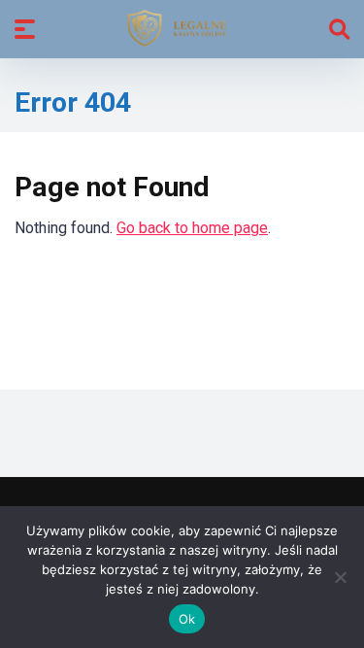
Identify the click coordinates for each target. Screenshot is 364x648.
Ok (187, 619)
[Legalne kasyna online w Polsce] (182, 28)
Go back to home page (192, 228)
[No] (339, 577)
